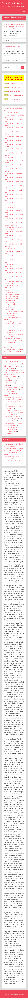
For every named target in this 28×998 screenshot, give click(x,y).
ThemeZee (21, 994)
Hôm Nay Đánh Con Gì (11, 296)
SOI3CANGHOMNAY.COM (15, 95)
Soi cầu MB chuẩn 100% (12, 112)
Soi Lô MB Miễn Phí (10, 307)
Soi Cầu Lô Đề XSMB (11, 305)
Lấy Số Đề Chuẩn (10, 301)
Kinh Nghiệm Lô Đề (10, 292)
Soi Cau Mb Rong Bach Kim (12, 338)
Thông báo (8, 433)
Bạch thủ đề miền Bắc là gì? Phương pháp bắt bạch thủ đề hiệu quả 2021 (14, 27)
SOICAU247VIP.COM (14, 91)
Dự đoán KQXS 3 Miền (11, 298)
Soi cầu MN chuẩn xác (11, 249)
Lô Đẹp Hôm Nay (10, 303)
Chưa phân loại (9, 368)
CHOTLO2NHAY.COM (14, 87)
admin (16, 60)
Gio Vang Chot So (10, 309)
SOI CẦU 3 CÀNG (10, 315)
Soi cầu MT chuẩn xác (11, 207)
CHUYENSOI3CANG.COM (15, 84)
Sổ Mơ (7, 290)
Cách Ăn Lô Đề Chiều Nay (12, 294)
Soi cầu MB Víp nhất (11, 158)
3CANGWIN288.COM (14, 99)
